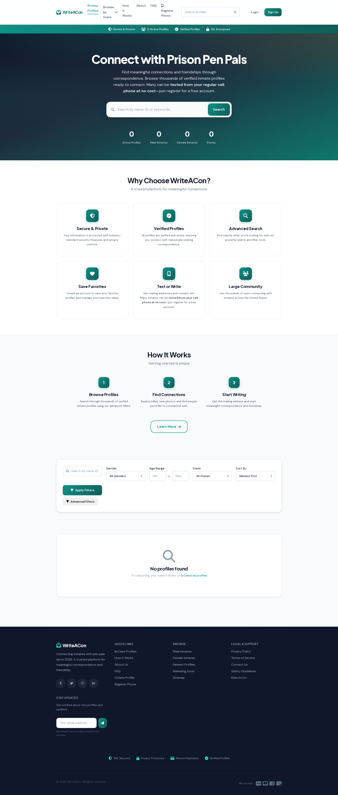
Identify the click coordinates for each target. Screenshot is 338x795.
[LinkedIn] (93, 683)
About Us (121, 664)
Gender (111, 468)
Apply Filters (84, 490)
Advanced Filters (82, 501)
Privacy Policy (241, 651)
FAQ (153, 6)
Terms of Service (243, 658)
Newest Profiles (184, 664)
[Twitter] (71, 683)
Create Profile (124, 678)
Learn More (166, 426)
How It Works (124, 658)
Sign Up (273, 12)
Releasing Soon (183, 671)
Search (219, 109)
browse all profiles (194, 575)
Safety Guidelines (243, 671)
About (141, 6)
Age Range (157, 468)
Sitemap (179, 678)
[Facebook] (60, 683)
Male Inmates (182, 651)
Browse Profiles (92, 8)
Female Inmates (184, 658)
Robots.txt (239, 678)
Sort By (241, 468)
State (197, 468)
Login (255, 12)
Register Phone (167, 13)
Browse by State (108, 12)
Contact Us (239, 664)
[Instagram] (82, 683)
